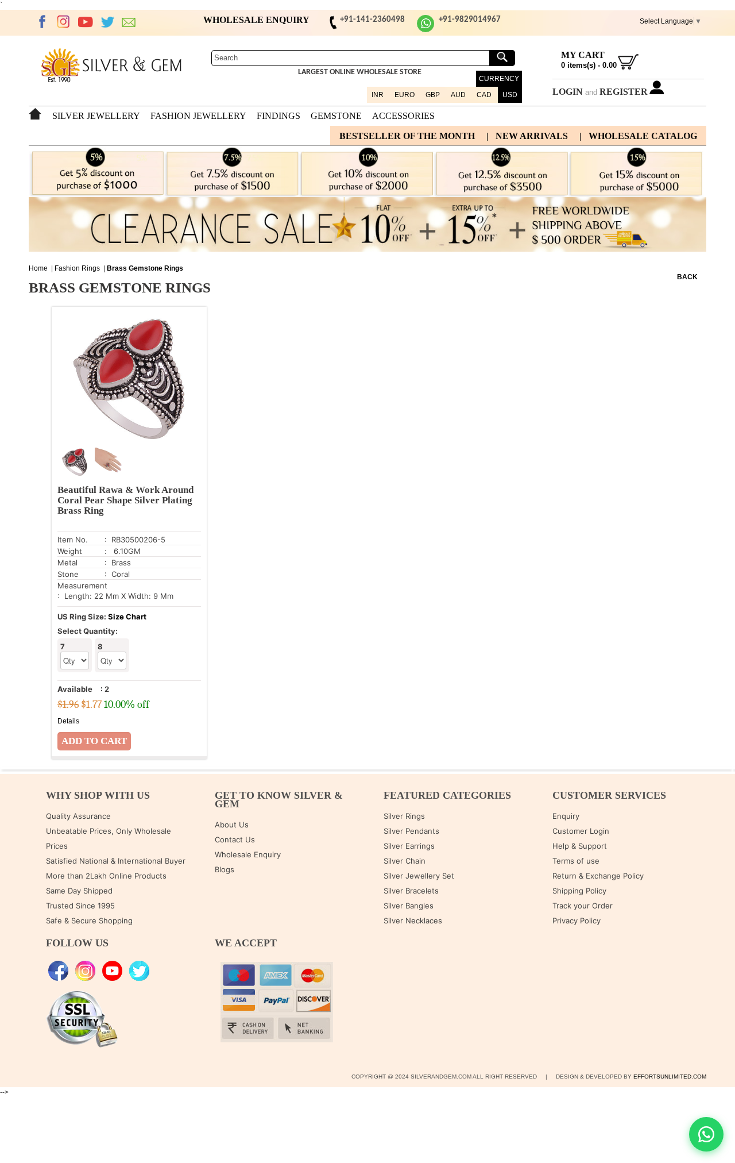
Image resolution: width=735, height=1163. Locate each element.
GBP (432, 95)
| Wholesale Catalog (638, 136)
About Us (232, 824)
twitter (107, 21)
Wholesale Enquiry (248, 854)
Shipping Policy (579, 890)
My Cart (583, 55)
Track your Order (582, 905)
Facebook (41, 21)
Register (623, 92)
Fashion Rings (77, 268)
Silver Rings (404, 816)
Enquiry (565, 816)
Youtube (85, 21)
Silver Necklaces (413, 920)
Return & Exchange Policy (598, 875)
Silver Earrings (409, 845)
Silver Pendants (411, 830)
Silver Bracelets (411, 890)
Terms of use (575, 860)
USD (509, 95)
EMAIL (129, 21)
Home (38, 268)
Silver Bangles (409, 905)
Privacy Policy (576, 920)
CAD (484, 95)
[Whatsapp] (425, 30)
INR (378, 95)
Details (68, 721)
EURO (404, 95)
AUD (458, 95)
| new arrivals (527, 136)
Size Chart (127, 616)
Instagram (63, 21)
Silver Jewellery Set (419, 875)
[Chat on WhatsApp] (706, 1134)
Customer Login (580, 830)
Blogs (224, 869)
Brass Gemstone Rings (145, 268)
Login (567, 92)
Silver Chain (404, 860)
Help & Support (579, 845)
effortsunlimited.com (669, 1076)
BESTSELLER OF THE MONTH (407, 136)
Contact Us (235, 839)
